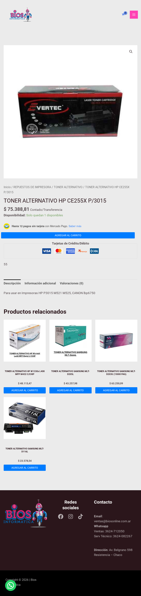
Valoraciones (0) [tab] (71, 283)
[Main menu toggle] (134, 15)
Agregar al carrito (68, 235)
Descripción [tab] (12, 283)
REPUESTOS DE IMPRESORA (32, 187)
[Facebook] (60, 516)
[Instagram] (70, 516)
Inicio (7, 187)
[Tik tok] (80, 516)
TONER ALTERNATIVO (68, 187)
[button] (131, 51)
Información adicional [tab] (40, 283)
